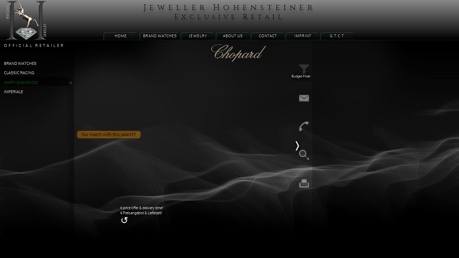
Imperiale (14, 100)
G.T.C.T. (340, 33)
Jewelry (197, 33)
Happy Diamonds (23, 89)
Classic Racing (21, 79)
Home (118, 33)
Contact (269, 33)
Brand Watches (158, 33)
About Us (233, 33)
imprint (304, 33)
